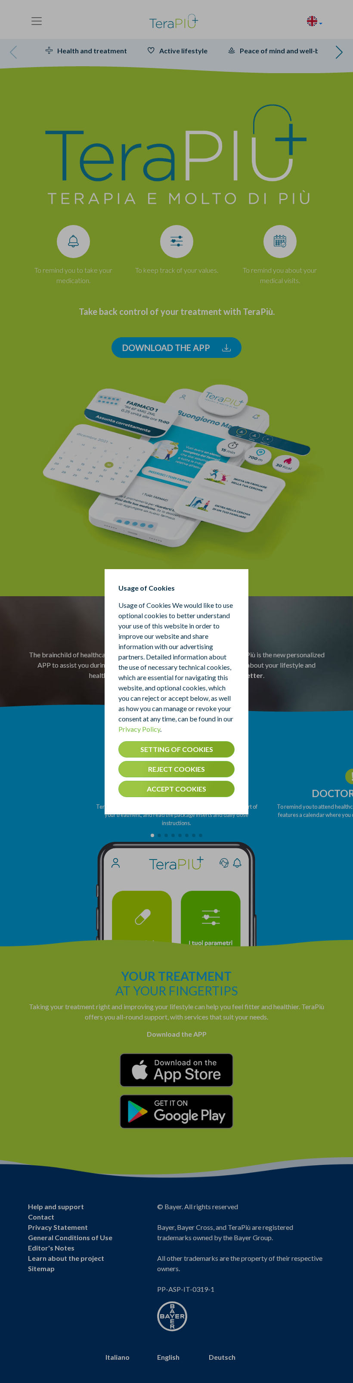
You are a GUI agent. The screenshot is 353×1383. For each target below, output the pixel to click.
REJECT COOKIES (176, 769)
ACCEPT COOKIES (176, 789)
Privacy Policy (139, 729)
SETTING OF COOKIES (176, 749)
